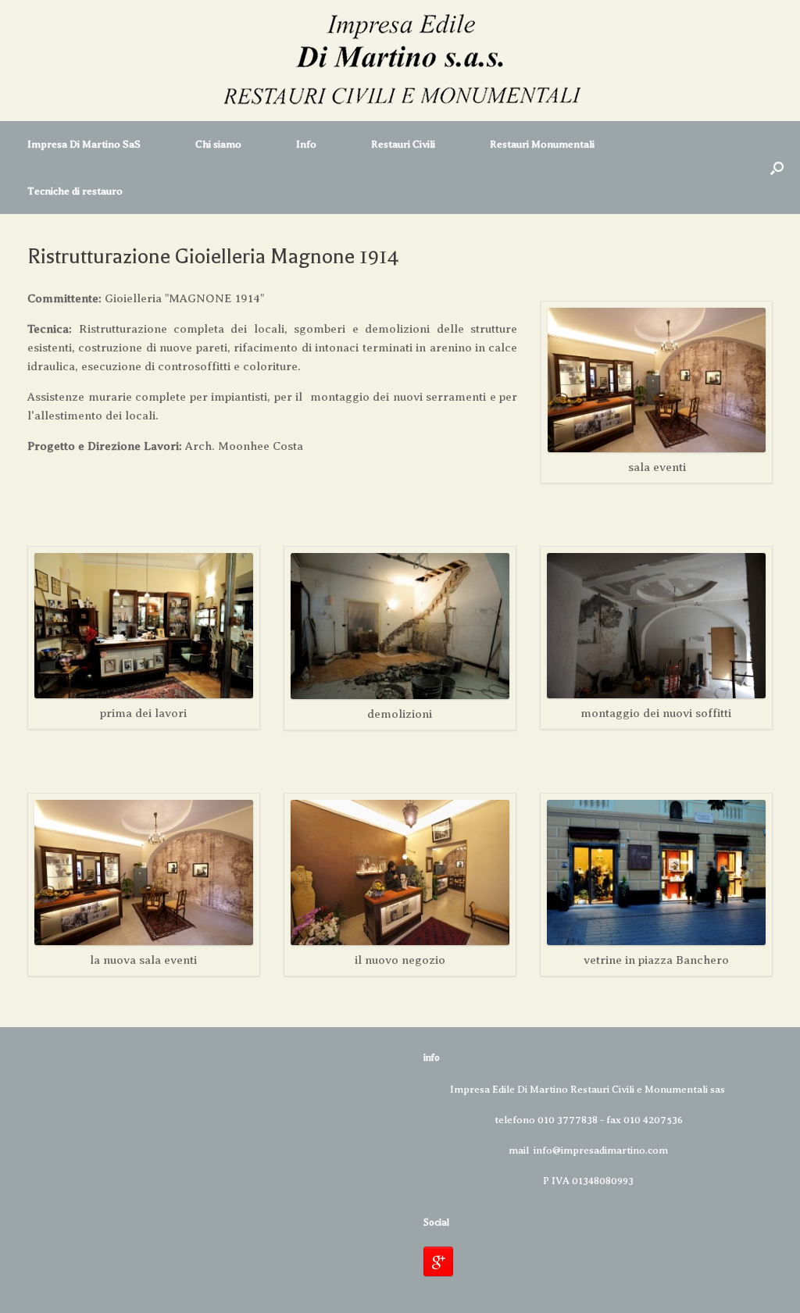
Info (306, 144)
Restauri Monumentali (542, 144)
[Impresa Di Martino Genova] (400, 60)
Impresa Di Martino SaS (84, 144)
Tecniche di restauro (75, 191)
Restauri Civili (403, 144)
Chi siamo (218, 144)
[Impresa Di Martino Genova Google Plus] (438, 1261)
